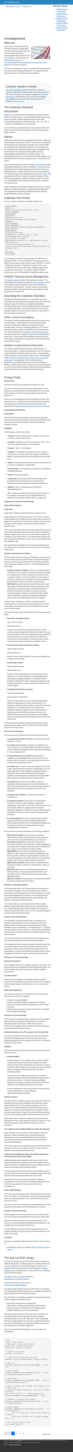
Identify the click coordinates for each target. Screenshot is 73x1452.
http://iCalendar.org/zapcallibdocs (15, 1285)
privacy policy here (15, 1444)
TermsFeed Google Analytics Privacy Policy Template (31, 406)
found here (20, 101)
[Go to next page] (19, 1433)
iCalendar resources (14, 60)
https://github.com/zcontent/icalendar (16, 1279)
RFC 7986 (47, 174)
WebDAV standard (13, 280)
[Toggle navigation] (5, 2)
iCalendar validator (10, 62)
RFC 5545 (39, 164)
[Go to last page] (23, 1433)
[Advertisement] (27, 23)
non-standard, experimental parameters (35, 332)
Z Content (24, 68)
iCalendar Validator (15, 90)
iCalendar (7, 115)
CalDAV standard (38, 282)
